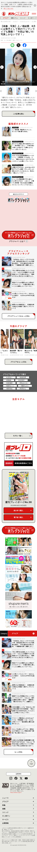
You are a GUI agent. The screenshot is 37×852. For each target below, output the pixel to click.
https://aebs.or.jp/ (16, 792)
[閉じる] (35, 5)
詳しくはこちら (8, 8)
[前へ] (2, 67)
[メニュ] (34, 13)
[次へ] (35, 67)
